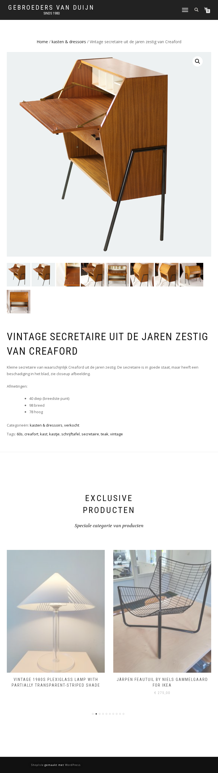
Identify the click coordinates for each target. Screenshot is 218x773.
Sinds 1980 (51, 13)
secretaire (90, 434)
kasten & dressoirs (69, 41)
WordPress (72, 765)
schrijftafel (70, 434)
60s (20, 434)
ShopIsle (38, 765)
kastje (54, 434)
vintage (116, 434)
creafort (31, 434)
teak (104, 434)
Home (42, 41)
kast (43, 434)
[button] (197, 61)
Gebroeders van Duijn (51, 7)
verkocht (71, 425)
